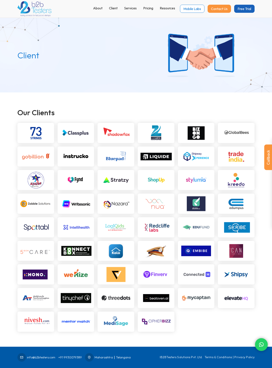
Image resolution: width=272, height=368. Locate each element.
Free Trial (244, 9)
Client (113, 8)
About (97, 8)
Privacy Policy (244, 357)
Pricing (148, 8)
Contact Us (219, 9)
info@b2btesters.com (41, 357)
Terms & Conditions (218, 357)
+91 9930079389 (70, 357)
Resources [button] (167, 8)
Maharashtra (104, 357)
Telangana (123, 357)
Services (130, 8)
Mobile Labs (192, 9)
